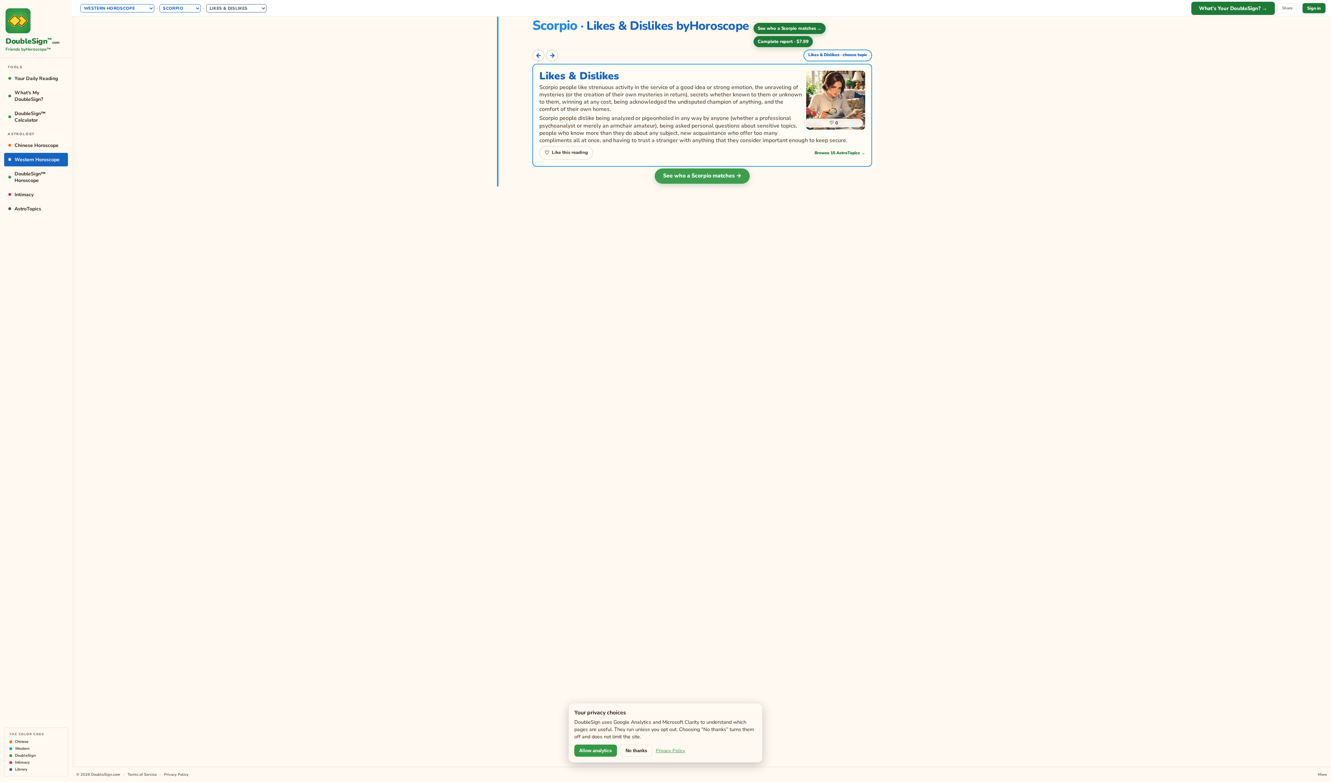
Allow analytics (595, 750)
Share (1287, 8)
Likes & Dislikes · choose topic (837, 55)
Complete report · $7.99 (783, 41)
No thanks (636, 750)
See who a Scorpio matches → (702, 176)
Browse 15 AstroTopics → (840, 153)
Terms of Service (142, 774)
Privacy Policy (670, 750)
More (1322, 774)
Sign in (1314, 8)
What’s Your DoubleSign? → (1233, 8)
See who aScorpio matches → (789, 28)
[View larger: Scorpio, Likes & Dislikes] (835, 100)
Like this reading (566, 153)
